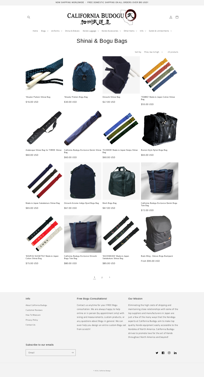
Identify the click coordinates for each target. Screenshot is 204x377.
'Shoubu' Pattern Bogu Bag (76, 97)
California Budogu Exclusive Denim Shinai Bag (82, 151)
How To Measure (33, 314)
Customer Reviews (34, 310)
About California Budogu (36, 305)
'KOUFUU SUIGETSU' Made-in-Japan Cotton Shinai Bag (42, 257)
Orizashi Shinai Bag (111, 97)
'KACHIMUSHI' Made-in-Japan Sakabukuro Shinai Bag (116, 257)
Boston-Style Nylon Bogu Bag (154, 150)
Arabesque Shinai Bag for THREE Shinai (43, 150)
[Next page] (109, 277)
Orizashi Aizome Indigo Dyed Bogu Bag (81, 203)
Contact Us (31, 324)
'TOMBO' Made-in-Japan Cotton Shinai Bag (158, 98)
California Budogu (105, 371)
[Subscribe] (72, 352)
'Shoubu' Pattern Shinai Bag (38, 97)
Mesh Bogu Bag (110, 203)
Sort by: (138, 51)
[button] (29, 17)
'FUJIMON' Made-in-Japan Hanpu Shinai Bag (120, 151)
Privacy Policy (32, 319)
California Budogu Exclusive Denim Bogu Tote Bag (159, 204)
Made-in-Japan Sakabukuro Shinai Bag (43, 203)
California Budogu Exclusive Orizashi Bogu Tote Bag (80, 257)
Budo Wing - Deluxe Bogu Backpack (157, 256)
